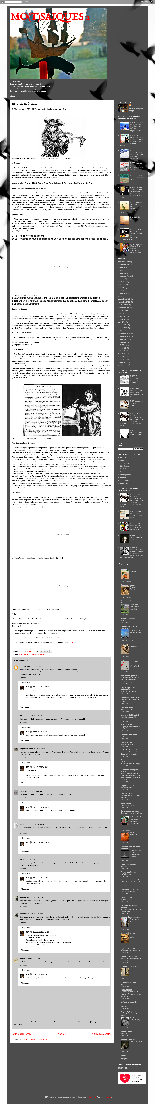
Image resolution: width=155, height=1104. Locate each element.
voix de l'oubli (126, 742)
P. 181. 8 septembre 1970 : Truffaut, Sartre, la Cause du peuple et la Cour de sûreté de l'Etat (131, 553)
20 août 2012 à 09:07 (36, 824)
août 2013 (122, 279)
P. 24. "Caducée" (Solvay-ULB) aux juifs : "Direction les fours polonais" (136, 248)
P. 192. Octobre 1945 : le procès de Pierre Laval (136, 537)
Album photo (125, 460)
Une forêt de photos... (135, 218)
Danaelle (23, 824)
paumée (124, 569)
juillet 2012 (122, 313)
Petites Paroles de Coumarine (128, 761)
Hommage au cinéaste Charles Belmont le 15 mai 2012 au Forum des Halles (131, 813)
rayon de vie (126, 803)
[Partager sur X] (46, 651)
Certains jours (126, 897)
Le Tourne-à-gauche (129, 1002)
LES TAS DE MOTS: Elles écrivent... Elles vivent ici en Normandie (131, 994)
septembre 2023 (124, 262)
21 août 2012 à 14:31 (35, 897)
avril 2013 (122, 288)
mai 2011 (121, 354)
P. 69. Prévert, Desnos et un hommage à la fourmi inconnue (136, 526)
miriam (22, 959)
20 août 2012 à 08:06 (41, 687)
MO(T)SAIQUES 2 (50, 17)
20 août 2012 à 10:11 (31, 859)
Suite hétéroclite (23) (128, 892)
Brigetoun (24, 749)
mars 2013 (122, 290)
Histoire (34, 655)
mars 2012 (122, 325)
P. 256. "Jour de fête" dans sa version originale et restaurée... (136, 166)
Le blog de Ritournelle (130, 697)
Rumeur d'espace (128, 619)
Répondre (23, 678)
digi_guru (92, 1097)
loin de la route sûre (129, 956)
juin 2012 (121, 316)
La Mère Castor (127, 793)
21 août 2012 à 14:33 (35, 914)
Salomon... (124, 984)
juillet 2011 (122, 348)
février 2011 (122, 362)
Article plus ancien (101, 1034)
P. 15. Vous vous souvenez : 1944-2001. (136, 403)
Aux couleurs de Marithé (131, 880)
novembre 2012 (124, 302)
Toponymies (124, 480)
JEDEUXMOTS (126, 990)
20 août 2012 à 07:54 (37, 749)
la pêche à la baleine (129, 933)
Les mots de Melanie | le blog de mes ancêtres (131, 716)
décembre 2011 (124, 334)
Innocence (133, 646)
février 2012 (122, 328)
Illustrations (124, 469)
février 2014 (122, 267)
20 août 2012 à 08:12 (41, 732)
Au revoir (124, 866)
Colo (22, 666)
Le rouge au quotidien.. (129, 691)
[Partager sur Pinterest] (50, 651)
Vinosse (23, 716)
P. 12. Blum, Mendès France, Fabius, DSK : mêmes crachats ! (136, 392)
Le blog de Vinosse (129, 982)
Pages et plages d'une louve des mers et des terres (130, 1014)
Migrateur (124, 1033)
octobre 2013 (123, 273)
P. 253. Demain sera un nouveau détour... (136, 177)
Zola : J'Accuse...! (127, 483)
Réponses (26, 683)
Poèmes (123, 477)
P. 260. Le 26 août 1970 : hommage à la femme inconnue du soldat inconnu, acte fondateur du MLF (131, 419)
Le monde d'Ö (126, 831)
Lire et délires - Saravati (130, 917)
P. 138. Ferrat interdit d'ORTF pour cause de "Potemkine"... (136, 379)
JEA (27, 687)
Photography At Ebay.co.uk (130, 951)
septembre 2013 (124, 276)
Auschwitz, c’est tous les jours (131, 719)
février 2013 (122, 293)
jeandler (23, 897)
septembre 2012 (124, 308)
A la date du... (24, 655)
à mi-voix (124, 644)
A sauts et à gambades (130, 676)
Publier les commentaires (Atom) (35, 1039)
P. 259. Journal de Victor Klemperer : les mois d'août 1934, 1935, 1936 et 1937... (131, 207)
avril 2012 (122, 322)
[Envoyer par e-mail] (41, 651)
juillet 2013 (122, 282)
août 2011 (122, 345)
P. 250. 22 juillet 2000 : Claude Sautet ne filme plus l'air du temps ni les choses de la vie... (131, 234)
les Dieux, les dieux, (128, 805)
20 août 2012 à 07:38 (32, 666)
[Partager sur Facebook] (48, 651)
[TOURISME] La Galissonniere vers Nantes (135, 607)
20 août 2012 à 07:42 (35, 716)
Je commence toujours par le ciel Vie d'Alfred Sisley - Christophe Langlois (131, 680)
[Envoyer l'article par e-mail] (37, 651)
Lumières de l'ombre (129, 734)
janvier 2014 (123, 270)
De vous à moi (126, 1031)
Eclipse (123, 620)
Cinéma (123, 472)
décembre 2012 (124, 299)
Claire (22, 791)
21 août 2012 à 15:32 (34, 959)
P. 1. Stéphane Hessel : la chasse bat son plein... (136, 514)
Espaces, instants (128, 585)
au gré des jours (127, 660)
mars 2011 (122, 359)
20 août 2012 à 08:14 (41, 767)
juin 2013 (121, 285)
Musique (41, 655)
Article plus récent (21, 1034)
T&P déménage (126, 874)
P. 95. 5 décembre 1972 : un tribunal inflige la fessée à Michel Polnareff (136, 154)
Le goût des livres (128, 786)
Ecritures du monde (129, 864)
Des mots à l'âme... (128, 1039)
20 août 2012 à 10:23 (41, 878)
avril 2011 (121, 356)
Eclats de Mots (127, 707)
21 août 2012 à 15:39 (41, 974)
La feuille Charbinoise (130, 750)
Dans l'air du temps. (128, 744)
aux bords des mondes (130, 890)
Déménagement (126, 787)
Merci (122, 736)
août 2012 (122, 310)
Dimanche (133, 571)
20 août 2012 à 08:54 (33, 791)
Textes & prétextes (128, 872)
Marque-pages (126, 1059)
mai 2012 (121, 319)
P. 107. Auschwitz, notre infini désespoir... (136, 432)
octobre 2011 (123, 339)
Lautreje (124, 1055)
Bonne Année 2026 (127, 709)
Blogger (108, 1097)
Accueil (62, 1034)
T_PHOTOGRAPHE (128, 949)
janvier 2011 (122, 365)
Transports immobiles (130, 966)
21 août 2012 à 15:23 (41, 932)
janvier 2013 (123, 296)
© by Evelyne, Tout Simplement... (128, 688)
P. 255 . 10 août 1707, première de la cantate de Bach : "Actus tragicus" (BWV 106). (131, 192)
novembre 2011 (124, 336)
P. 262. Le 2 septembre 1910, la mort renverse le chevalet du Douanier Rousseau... (131, 140)
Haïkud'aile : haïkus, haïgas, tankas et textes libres (130, 727)
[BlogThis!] (44, 651)
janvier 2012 (123, 331)
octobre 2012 (123, 305)
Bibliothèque (125, 466)
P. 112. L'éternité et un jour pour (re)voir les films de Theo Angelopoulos (136, 127)
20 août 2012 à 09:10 (41, 807)
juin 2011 (121, 351)
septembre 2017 (124, 264)
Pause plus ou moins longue (130, 764)
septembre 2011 (124, 342)
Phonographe (125, 475)
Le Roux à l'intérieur (127, 899)
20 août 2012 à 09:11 (41, 842)
